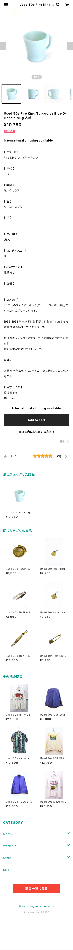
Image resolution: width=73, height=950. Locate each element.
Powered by (32, 912)
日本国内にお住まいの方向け (36, 431)
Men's (7, 834)
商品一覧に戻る (36, 888)
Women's (9, 846)
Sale (6, 869)
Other (7, 857)
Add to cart (36, 420)
